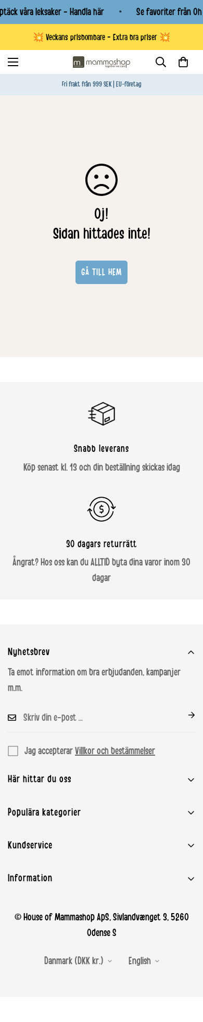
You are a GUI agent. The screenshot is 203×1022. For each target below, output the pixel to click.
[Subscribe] (183, 715)
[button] (183, 62)
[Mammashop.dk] (101, 62)
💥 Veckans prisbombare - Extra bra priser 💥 (101, 37)
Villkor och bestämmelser (115, 751)
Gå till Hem (101, 272)
